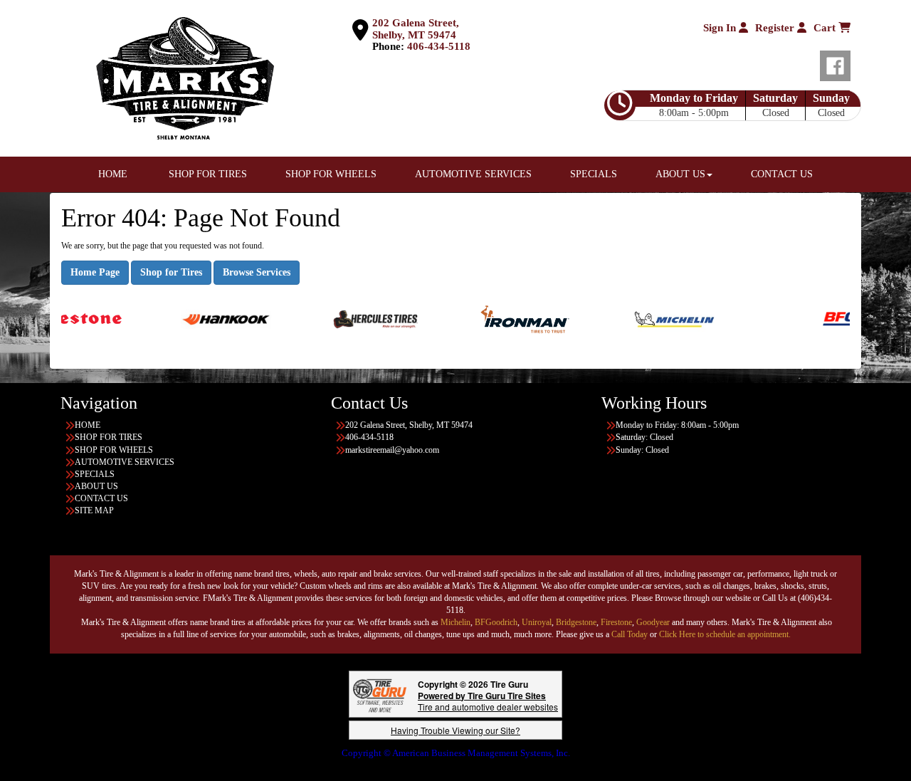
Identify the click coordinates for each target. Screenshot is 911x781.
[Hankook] (205, 318)
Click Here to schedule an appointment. (725, 634)
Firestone (616, 622)
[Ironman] (504, 318)
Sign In (721, 27)
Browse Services (256, 272)
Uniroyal (537, 622)
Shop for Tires (171, 272)
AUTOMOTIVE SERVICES (473, 174)
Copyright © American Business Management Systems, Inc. (456, 753)
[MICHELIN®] (654, 318)
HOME (112, 174)
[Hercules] (355, 318)
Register (776, 27)
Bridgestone (576, 622)
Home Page (95, 272)
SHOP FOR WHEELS (330, 174)
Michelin (455, 622)
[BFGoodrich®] (847, 318)
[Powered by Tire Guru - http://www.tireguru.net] (379, 694)
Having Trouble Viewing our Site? (455, 730)
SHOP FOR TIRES (208, 174)
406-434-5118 (438, 46)
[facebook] (835, 62)
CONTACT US (782, 174)
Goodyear (654, 622)
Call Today (630, 634)
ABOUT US (680, 174)
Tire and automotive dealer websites (488, 701)
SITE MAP (94, 510)
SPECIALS (595, 174)
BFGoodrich (496, 622)
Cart (825, 27)
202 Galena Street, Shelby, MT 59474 (415, 29)
